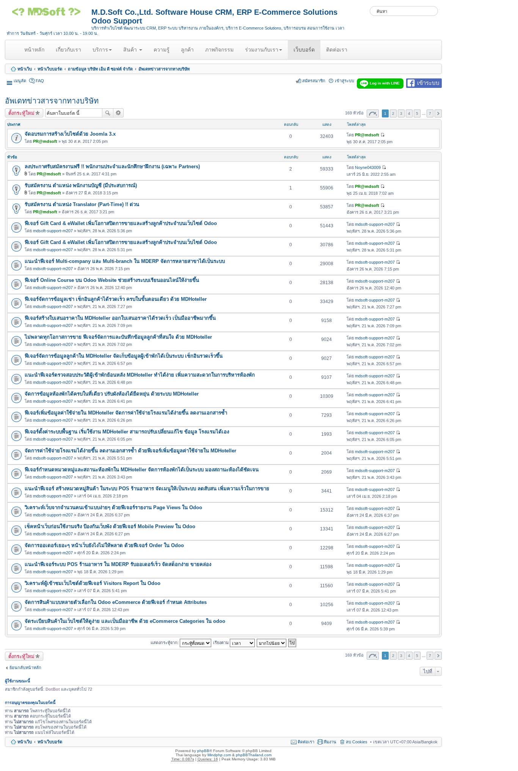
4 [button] (409, 113)
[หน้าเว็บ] (49, 14)
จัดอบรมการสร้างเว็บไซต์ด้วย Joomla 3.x (70, 134)
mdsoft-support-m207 (53, 230)
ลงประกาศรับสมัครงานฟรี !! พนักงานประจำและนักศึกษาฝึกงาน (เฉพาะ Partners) (112, 166)
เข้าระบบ (428, 82)
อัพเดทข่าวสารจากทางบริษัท (164, 69)
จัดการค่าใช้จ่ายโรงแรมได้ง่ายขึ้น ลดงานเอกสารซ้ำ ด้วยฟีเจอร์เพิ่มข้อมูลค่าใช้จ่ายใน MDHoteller (130, 451)
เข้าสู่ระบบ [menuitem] (344, 80)
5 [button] (417, 113)
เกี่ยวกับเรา (68, 50)
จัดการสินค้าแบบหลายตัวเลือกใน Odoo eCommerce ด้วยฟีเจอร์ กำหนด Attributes (116, 602)
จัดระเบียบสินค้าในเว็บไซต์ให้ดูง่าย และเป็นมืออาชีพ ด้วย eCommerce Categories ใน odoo (125, 621)
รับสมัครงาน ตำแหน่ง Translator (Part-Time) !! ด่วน (82, 204)
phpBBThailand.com (254, 755)
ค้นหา (107, 112)
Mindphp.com (219, 755)
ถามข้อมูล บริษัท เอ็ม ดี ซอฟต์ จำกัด (100, 69)
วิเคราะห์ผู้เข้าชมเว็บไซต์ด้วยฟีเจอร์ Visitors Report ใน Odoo (92, 583)
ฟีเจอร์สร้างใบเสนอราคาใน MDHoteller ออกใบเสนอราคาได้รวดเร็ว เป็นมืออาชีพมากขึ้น (120, 318)
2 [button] (393, 113)
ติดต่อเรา (336, 50)
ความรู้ (162, 50)
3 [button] (401, 113)
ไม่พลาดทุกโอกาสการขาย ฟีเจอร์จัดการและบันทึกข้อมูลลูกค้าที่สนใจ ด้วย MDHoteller (118, 337)
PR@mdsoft (45, 141)
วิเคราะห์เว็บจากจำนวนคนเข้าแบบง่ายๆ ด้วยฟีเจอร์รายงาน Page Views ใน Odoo (113, 507)
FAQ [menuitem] (40, 80)
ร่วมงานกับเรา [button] (261, 50)
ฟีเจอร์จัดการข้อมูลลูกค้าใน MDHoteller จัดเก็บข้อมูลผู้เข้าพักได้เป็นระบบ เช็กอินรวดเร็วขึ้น (124, 356)
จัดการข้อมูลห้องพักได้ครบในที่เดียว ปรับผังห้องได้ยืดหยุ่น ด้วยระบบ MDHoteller (112, 394)
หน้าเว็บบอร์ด (50, 69)
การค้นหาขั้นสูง (118, 112)
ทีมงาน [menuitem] (330, 742)
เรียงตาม (221, 642)
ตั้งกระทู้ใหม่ (21, 112)
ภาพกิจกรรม (219, 50)
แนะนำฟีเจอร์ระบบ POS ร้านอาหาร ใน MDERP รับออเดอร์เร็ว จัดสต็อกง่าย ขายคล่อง (118, 564)
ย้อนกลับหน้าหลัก (25, 667)
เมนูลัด (20, 80)
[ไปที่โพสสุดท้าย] (382, 135)
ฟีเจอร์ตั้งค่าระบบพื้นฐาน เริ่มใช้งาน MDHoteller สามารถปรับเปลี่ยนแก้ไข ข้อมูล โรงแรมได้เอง (127, 432)
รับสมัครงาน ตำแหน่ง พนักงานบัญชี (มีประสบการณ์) (81, 185)
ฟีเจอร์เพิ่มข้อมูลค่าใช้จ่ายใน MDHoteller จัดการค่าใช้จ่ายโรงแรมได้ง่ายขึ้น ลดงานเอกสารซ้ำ (126, 413)
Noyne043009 (368, 167)
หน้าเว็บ (24, 69)
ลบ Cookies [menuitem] (356, 742)
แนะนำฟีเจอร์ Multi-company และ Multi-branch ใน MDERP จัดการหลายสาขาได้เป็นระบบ (125, 261)
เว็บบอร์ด (304, 50)
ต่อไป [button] (438, 113)
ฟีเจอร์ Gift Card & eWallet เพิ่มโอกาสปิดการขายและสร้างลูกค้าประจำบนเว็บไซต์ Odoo (121, 223)
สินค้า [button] (130, 50)
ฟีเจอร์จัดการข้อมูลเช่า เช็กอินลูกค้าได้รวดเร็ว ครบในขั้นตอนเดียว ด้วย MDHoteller (116, 299)
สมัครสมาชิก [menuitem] (313, 80)
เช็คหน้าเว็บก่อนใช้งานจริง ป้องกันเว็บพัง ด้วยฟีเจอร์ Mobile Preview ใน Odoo (110, 526)
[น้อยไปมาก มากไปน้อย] (272, 642)
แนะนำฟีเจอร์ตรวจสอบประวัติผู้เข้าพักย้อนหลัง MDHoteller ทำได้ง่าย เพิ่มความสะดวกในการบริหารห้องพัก (140, 375)
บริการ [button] (100, 50)
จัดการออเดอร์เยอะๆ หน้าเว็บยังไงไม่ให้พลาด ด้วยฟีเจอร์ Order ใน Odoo (104, 545)
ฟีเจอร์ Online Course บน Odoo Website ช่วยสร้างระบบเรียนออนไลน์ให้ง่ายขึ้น (112, 280)
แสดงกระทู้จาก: (165, 642)
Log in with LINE (385, 83)
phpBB (203, 751)
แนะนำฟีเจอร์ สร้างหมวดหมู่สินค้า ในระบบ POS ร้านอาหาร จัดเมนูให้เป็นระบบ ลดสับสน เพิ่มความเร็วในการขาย (147, 488)
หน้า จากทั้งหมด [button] (373, 113)
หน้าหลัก (35, 52)
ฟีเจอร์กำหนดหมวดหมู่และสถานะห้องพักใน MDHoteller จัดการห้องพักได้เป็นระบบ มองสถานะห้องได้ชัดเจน (142, 469)
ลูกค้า (187, 50)
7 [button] (430, 113)
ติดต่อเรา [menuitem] (306, 742)
